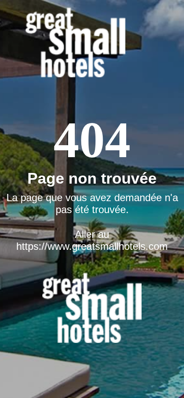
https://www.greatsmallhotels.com (92, 246)
